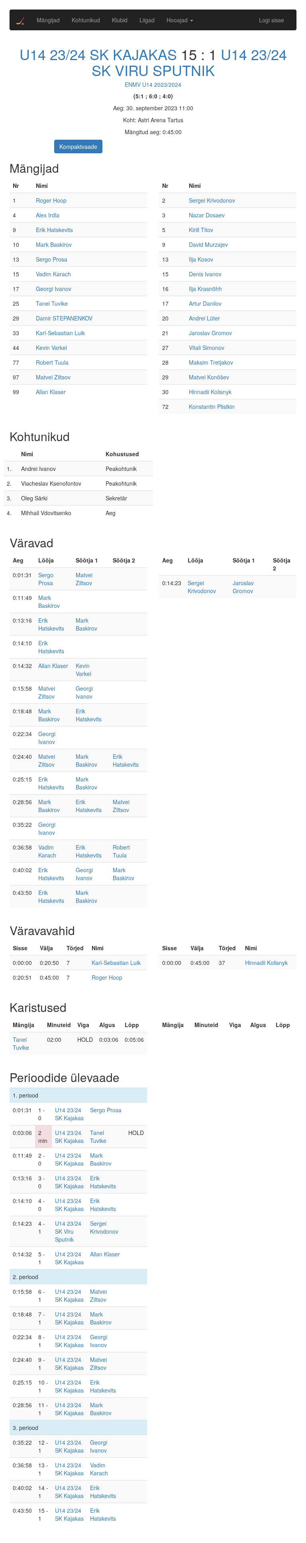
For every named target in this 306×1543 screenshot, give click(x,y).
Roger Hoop (51, 200)
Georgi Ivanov (53, 289)
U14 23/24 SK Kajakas (98, 54)
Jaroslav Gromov (210, 333)
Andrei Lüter (204, 318)
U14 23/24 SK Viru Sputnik (189, 62)
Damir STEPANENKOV (64, 318)
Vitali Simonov (206, 348)
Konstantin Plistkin (212, 406)
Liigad (147, 20)
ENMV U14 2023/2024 (153, 84)
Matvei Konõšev (209, 377)
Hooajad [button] (178, 20)
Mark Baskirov (54, 244)
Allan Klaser (51, 392)
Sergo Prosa (51, 259)
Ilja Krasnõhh (205, 289)
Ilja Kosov (201, 259)
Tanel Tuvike (52, 303)
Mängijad (48, 20)
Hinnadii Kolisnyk (210, 392)
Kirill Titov (201, 230)
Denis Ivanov (205, 274)
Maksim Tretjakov (211, 362)
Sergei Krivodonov (212, 200)
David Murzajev (208, 244)
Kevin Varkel (51, 348)
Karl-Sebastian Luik (60, 333)
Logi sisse (271, 20)
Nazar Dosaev (207, 215)
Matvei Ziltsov (53, 377)
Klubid (120, 20)
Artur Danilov (205, 303)
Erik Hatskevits (54, 230)
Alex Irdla (47, 215)
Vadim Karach (53, 274)
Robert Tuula (52, 362)
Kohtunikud (86, 20)
